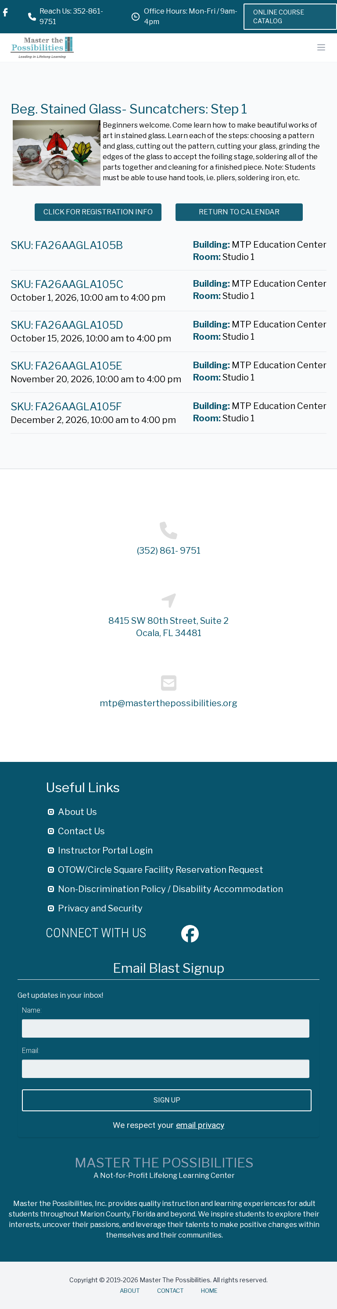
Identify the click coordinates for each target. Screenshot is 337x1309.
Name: (32, 1010)
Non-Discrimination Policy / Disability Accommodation (170, 889)
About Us (77, 812)
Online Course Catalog (278, 16)
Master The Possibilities (164, 1162)
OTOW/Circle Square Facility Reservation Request (160, 869)
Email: (30, 1050)
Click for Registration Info (98, 212)
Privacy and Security (100, 908)
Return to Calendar (239, 212)
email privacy (200, 1125)
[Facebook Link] (5, 17)
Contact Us (81, 831)
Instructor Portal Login (105, 850)
